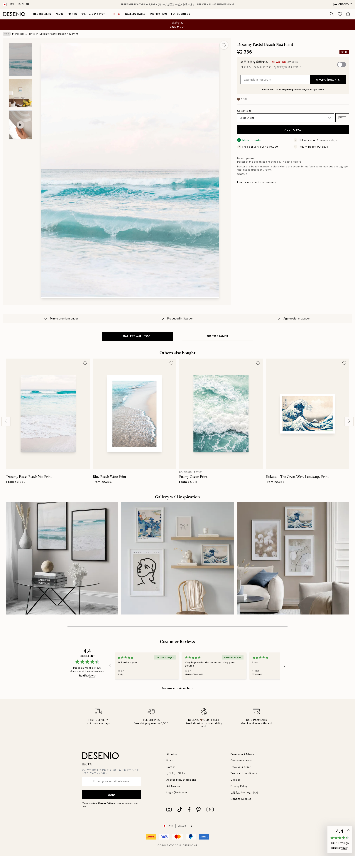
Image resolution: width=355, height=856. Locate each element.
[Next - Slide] (349, 421)
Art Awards (173, 786)
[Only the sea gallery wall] (62, 558)
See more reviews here (177, 688)
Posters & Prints (25, 33)
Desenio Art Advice (242, 754)
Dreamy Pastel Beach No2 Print (59, 33)
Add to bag (293, 129)
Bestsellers (42, 14)
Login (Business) (176, 792)
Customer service (242, 760)
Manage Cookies (241, 798)
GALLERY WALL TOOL (137, 336)
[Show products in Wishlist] (340, 14)
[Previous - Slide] (5, 421)
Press (169, 760)
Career (170, 767)
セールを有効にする (328, 79)
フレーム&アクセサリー (95, 14)
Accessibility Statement (181, 779)
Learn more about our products (256, 182)
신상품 (59, 14)
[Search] (332, 14)
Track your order (241, 767)
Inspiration (158, 14)
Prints (72, 14)
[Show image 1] (20, 59)
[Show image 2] (20, 93)
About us (172, 754)
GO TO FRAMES (217, 336)
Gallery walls (135, 14)
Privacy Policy (286, 89)
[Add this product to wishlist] (223, 45)
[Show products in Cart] (348, 14)
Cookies (236, 779)
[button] (342, 117)
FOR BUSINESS (180, 14)
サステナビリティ (176, 773)
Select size (244, 110)
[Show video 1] (20, 124)
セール (117, 14)
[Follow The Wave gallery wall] (177, 558)
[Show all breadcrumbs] (7, 34)
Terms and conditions (244, 773)
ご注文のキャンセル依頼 (244, 792)
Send (111, 794)
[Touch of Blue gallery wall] (293, 558)
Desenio (188, 845)
